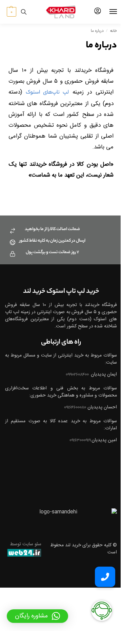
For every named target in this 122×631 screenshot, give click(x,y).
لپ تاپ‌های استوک (47, 92)
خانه (113, 31)
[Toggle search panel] (23, 12)
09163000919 (80, 440)
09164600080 (75, 407)
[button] (10, 12)
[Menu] (107, 12)
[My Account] (98, 12)
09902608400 (77, 374)
